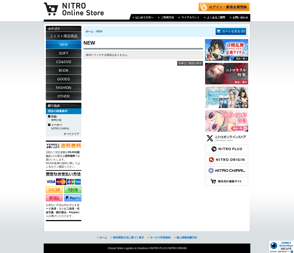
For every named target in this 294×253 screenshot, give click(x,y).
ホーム (89, 31)
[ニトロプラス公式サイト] (226, 147)
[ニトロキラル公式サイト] (226, 168)
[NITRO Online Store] (226, 179)
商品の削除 (49, 116)
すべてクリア (71, 133)
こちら (50, 166)
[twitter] (226, 136)
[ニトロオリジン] (226, 157)
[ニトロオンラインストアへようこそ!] (74, 6)
